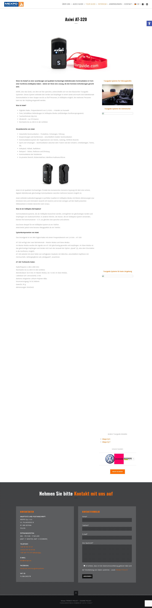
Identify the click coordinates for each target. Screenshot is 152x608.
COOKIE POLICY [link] (85, 601)
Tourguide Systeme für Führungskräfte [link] (117, 81)
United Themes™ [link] (87, 603)
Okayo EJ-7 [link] (106, 442)
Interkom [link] (102, 4)
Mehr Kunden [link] (117, 471)
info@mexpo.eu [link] (25, 561)
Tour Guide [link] (90, 4)
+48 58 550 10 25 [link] (26, 547)
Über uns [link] (66, 4)
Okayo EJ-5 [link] (106, 439)
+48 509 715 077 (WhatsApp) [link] (30, 553)
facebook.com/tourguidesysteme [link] (32, 568)
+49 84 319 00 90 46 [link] (27, 550)
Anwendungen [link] (115, 4)
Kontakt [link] (128, 4)
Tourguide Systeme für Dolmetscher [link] (118, 109)
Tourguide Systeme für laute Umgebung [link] (117, 271)
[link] (149, 23)
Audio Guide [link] (78, 4)
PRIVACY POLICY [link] (122, 570)
